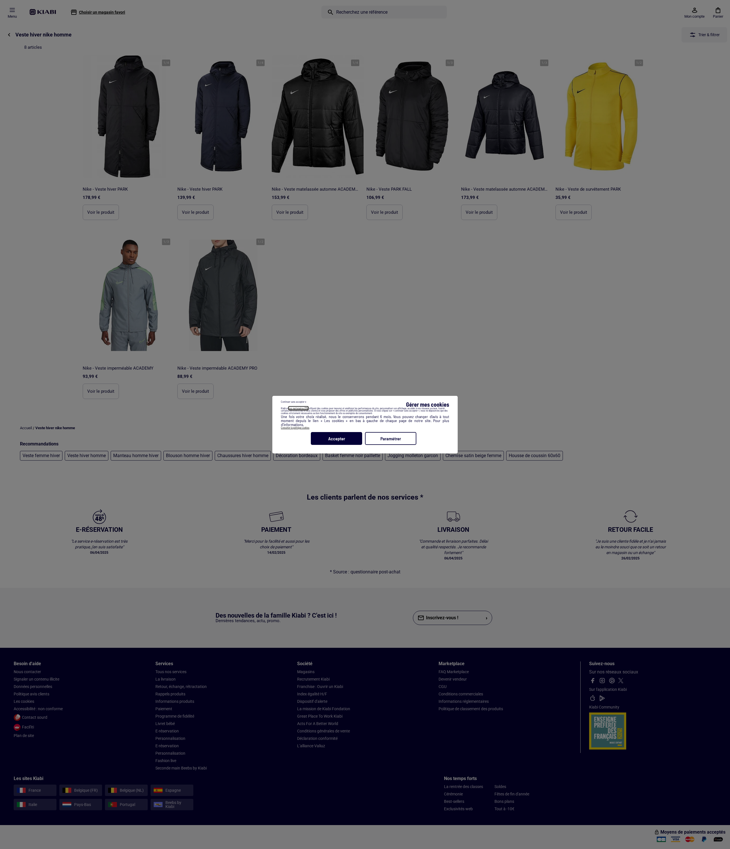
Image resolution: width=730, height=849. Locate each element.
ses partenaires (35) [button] (298, 408)
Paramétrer (390, 438)
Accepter (336, 438)
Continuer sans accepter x (293, 401)
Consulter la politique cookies (295, 427)
